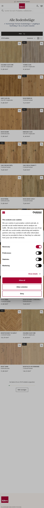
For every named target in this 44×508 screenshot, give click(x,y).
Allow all (22, 280)
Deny (22, 293)
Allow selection (22, 287)
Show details (33, 274)
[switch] (39, 253)
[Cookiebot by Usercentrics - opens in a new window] (33, 212)
